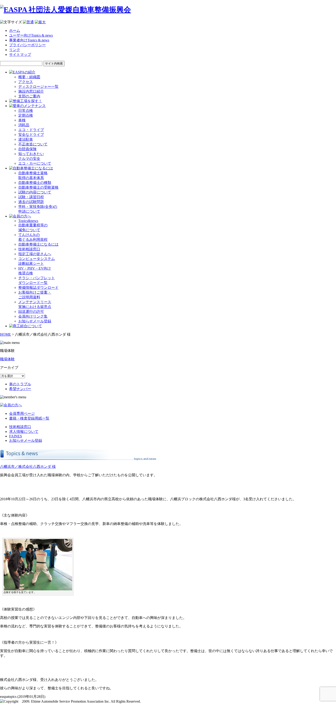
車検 (22, 120)
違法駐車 (25, 139)
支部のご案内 (29, 96)
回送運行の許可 (31, 311)
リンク (14, 50)
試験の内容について (34, 192)
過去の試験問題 (31, 202)
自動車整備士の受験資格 (38, 187)
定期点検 (25, 115)
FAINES (15, 436)
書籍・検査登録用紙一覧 (29, 418)
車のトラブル (20, 384)
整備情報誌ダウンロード (38, 287)
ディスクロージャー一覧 (38, 86)
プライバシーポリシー (27, 45)
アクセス (25, 82)
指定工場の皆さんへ (34, 254)
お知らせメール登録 (34, 321)
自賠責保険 (27, 149)
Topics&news (28, 221)
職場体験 (7, 359)
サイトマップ (20, 54)
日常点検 (25, 110)
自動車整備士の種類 (34, 183)
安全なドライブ (31, 135)
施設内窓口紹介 (31, 91)
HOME (5, 334)
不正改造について (33, 144)
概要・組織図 (29, 77)
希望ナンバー (20, 389)
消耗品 (23, 125)
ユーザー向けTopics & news (31, 35)
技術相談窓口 (29, 249)
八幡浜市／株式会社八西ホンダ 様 (28, 466)
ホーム (14, 30)
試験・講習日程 (31, 197)
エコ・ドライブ (31, 130)
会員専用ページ (22, 413)
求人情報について (23, 432)
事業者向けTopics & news (29, 40)
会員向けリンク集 (33, 316)
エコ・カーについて (34, 163)
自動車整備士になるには (38, 244)
